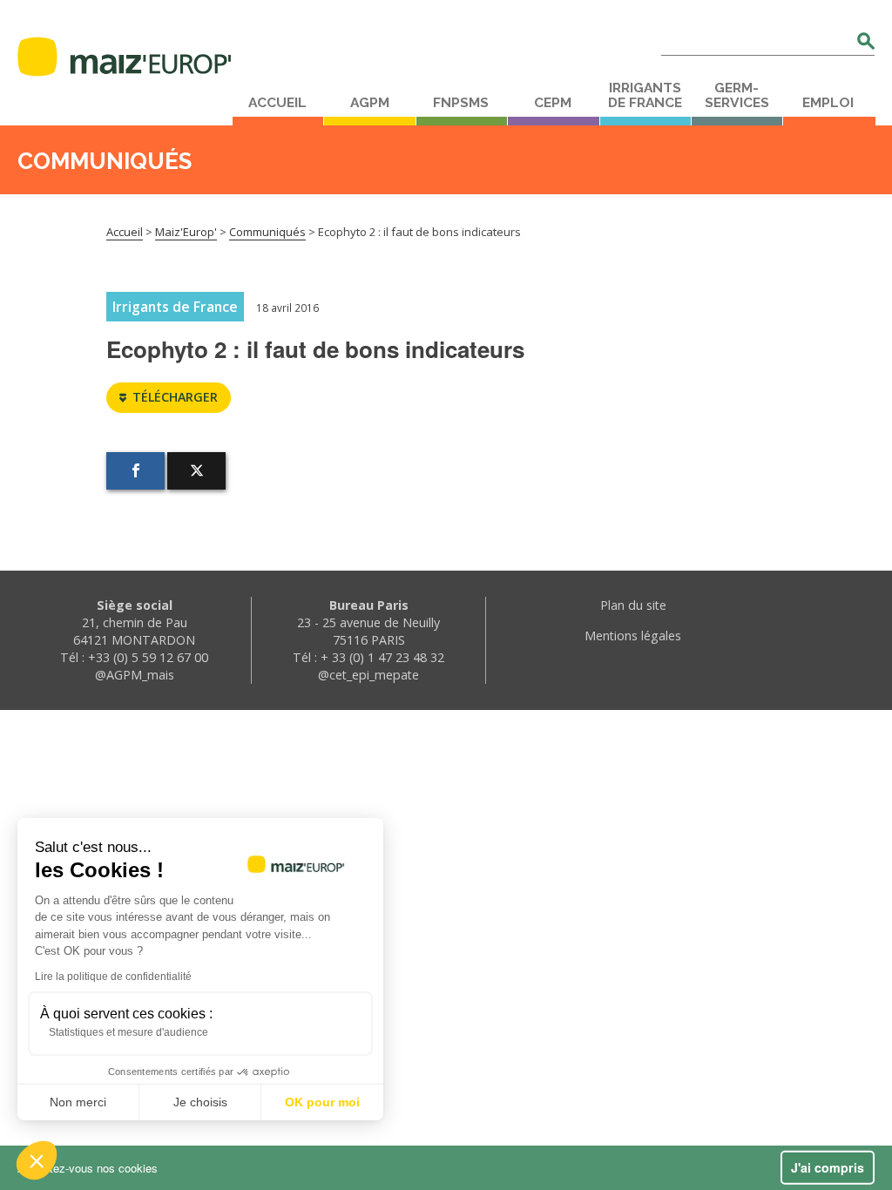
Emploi (828, 103)
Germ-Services (737, 95)
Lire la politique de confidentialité (113, 976)
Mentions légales (633, 635)
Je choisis (200, 1102)
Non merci (78, 1102)
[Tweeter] (196, 471)
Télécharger (175, 397)
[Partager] (135, 471)
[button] (36, 1160)
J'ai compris (827, 1167)
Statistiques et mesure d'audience (128, 1032)
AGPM (369, 103)
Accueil (277, 103)
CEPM (552, 103)
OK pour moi (322, 1102)
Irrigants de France (645, 95)
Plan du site (633, 605)
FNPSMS (461, 103)
